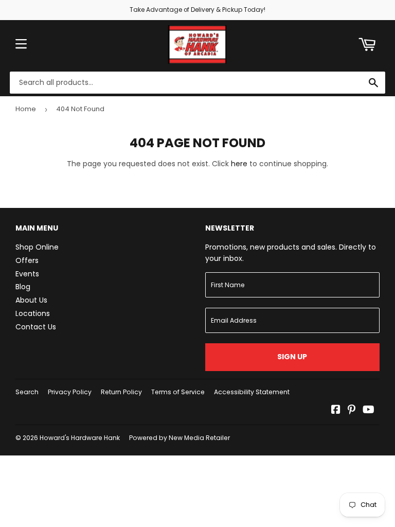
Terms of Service (178, 392)
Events (27, 274)
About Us (31, 300)
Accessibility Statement (252, 392)
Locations (32, 313)
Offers (27, 260)
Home (25, 109)
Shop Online (37, 247)
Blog (22, 287)
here (239, 164)
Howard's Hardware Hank (80, 437)
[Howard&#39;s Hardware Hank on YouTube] (368, 411)
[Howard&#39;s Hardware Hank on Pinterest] (351, 411)
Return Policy (121, 392)
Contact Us (35, 327)
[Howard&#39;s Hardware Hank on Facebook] (335, 411)
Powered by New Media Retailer (179, 437)
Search (27, 392)
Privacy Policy (70, 392)
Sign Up (292, 357)
